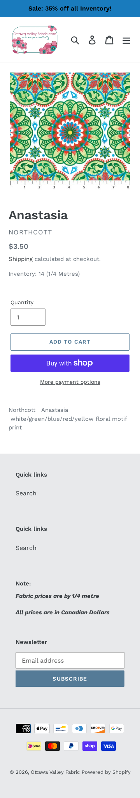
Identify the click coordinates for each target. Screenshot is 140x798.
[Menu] (126, 39)
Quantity (21, 302)
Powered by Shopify (106, 772)
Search (26, 493)
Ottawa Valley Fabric (55, 772)
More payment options (70, 382)
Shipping (21, 258)
